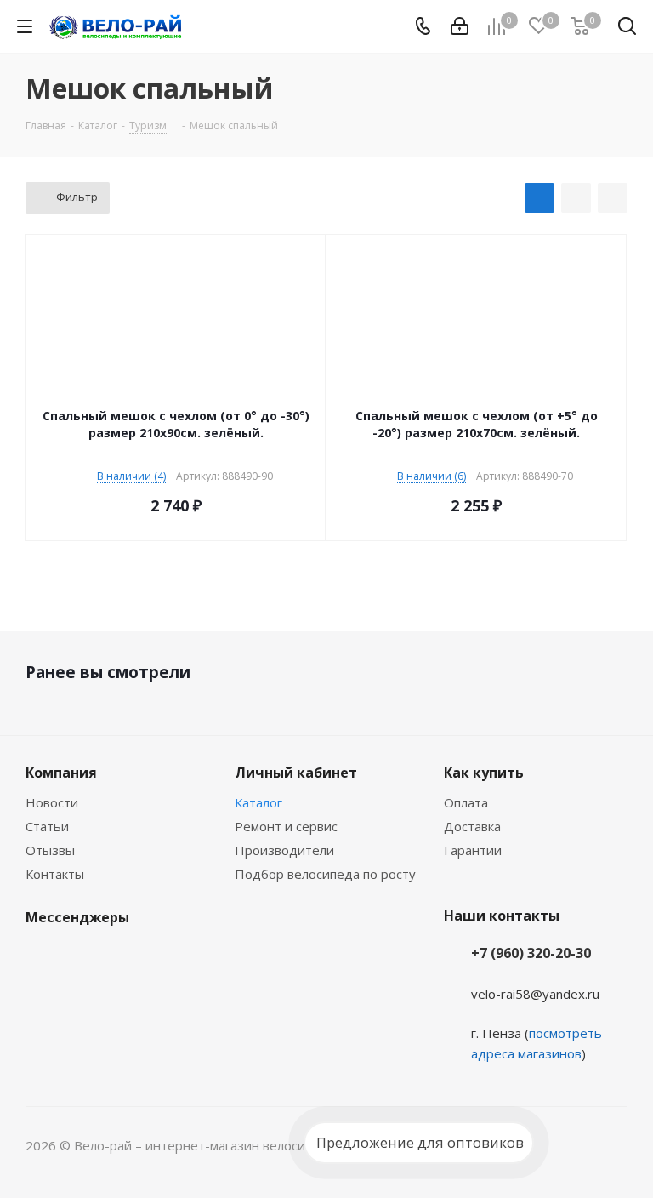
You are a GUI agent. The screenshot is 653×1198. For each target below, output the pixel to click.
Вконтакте (43, 957)
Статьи (47, 826)
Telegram (85, 957)
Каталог (258, 802)
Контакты (55, 873)
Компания (61, 772)
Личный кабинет (296, 772)
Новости (52, 802)
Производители (284, 850)
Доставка (472, 826)
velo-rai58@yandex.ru (535, 993)
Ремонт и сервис (286, 826)
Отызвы (50, 850)
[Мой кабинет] (459, 26)
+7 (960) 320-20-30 (531, 953)
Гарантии (473, 850)
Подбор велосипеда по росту (325, 873)
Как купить (484, 772)
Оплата (466, 802)
